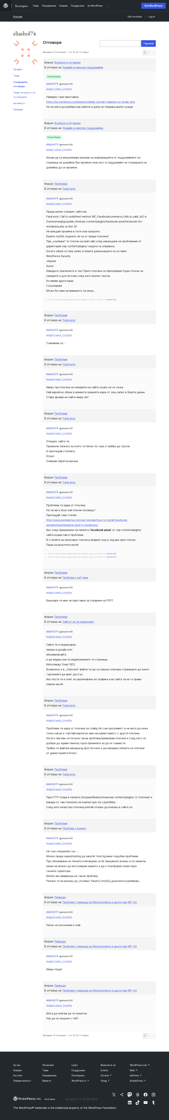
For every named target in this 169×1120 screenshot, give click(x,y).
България (50, 1099)
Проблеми (60, 183)
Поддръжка (78, 1070)
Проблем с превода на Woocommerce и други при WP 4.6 (100, 902)
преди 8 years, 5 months (59, 203)
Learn (75, 1065)
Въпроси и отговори (67, 62)
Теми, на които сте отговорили (24, 94)
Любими (18, 109)
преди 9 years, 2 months (59, 961)
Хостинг (17, 1075)
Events (104, 1070)
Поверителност (22, 1080)
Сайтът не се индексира (78, 621)
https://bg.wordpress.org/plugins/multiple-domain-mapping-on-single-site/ (90, 101)
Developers (78, 1075)
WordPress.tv (80, 1080)
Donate (106, 1075)
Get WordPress (153, 5)
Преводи (60, 897)
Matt (134, 1070)
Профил (17, 69)
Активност (19, 103)
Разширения (49, 1075)
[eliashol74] (25, 53)
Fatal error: (69, 188)
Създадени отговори (20, 84)
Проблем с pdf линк (75, 577)
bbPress (136, 1075)
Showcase (48, 1065)
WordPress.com (140, 1065)
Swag (105, 1080)
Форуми (17, 16)
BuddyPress (138, 1080)
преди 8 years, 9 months (59, 720)
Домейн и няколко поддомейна (83, 67)
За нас (16, 1065)
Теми (16, 75)
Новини (17, 1070)
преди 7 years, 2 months (59, 89)
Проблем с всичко (74, 828)
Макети (46, 1080)
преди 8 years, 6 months (59, 592)
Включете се (108, 1065)
